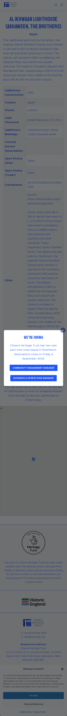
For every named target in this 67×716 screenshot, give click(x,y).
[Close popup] (63, 330)
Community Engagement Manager (33, 368)
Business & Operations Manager (33, 378)
